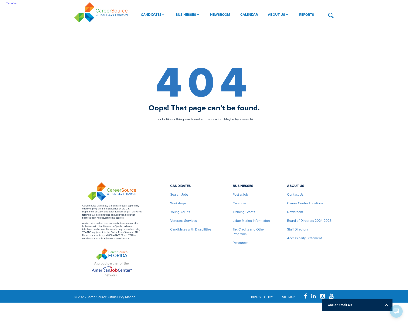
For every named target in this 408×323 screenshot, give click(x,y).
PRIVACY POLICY (261, 297)
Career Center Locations (305, 203)
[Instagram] (322, 296)
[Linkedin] (313, 296)
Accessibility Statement (304, 238)
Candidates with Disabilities (190, 229)
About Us (295, 186)
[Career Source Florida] (112, 254)
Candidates (180, 186)
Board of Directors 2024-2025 (309, 221)
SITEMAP (288, 297)
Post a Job (240, 194)
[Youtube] (331, 296)
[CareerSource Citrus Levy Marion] (101, 12)
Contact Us (295, 194)
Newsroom (295, 212)
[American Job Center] (112, 268)
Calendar (239, 203)
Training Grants (244, 212)
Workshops (178, 203)
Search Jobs (179, 194)
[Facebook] (305, 296)
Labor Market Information (251, 221)
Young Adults (180, 212)
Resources (240, 243)
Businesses (243, 186)
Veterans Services (183, 221)
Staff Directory (297, 229)
